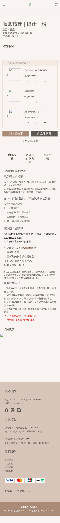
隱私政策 (9, 471)
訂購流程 (9, 463)
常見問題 (9, 459)
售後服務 (9, 467)
